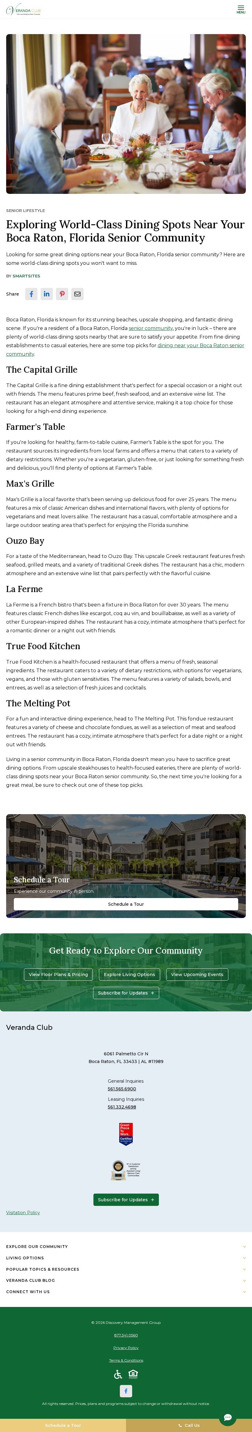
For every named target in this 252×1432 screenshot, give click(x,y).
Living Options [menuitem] (25, 1258)
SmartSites (26, 275)
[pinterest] (62, 294)
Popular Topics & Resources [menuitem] (42, 1269)
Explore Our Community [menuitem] (37, 1246)
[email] (77, 294)
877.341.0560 (126, 1335)
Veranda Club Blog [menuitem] (30, 1280)
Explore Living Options (129, 974)
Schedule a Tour (126, 904)
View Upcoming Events (197, 974)
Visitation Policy (23, 1212)
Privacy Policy (126, 1347)
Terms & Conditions (126, 1360)
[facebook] (31, 294)
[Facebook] (126, 1391)
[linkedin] (47, 294)
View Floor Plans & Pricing (58, 974)
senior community (151, 328)
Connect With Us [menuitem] (28, 1291)
